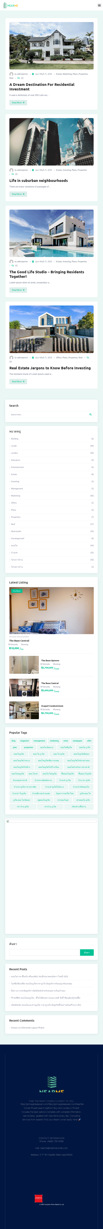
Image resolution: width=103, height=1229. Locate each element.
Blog (13, 741)
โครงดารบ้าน (52, 567)
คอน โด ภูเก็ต (59, 754)
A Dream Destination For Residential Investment (41, 86)
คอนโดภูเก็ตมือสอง (81, 754)
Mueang (24, 644)
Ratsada (14, 644)
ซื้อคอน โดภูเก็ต (84, 774)
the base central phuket (19, 637)
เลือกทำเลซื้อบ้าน (79, 807)
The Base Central (19, 640)
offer (89, 741)
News (66, 741)
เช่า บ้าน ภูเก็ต (23, 807)
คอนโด (52, 545)
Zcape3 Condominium (52, 706)
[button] (99, 5)
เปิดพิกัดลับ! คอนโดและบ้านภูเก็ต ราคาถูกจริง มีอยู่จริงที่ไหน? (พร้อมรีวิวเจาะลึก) (46, 1005)
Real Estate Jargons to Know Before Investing (50, 368)
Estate (59, 74)
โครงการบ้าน (52, 560)
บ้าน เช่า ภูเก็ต (84, 780)
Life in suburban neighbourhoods (38, 180)
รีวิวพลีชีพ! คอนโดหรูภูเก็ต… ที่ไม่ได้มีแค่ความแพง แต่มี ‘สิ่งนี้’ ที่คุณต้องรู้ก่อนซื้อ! (45, 998)
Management (52, 488)
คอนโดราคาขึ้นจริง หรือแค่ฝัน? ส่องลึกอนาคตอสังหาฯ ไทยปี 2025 (39, 976)
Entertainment (52, 467)
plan (15, 747)
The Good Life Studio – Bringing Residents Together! (46, 274)
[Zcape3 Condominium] (24, 710)
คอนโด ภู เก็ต (84, 747)
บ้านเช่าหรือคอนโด (81, 787)
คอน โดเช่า (33, 774)
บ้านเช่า (52, 552)
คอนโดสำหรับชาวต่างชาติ (78, 767)
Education (52, 460)
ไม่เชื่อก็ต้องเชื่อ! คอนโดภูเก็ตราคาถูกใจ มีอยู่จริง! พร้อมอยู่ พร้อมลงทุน (41, 983)
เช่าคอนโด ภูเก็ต (83, 800)
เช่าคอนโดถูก (63, 800)
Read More (17, 102)
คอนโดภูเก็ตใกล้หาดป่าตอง (78, 760)
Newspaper (77, 741)
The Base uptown (50, 660)
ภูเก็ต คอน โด (85, 793)
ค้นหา (13, 944)
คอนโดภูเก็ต (19, 754)
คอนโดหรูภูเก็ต (18, 774)
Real (11, 78)
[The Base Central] (24, 687)
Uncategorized (52, 538)
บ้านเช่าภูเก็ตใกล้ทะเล (54, 787)
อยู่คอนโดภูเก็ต (44, 800)
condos (52, 453)
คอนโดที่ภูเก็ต (66, 747)
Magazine (24, 741)
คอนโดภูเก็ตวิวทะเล (21, 760)
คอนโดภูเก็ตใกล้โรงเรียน (48, 767)
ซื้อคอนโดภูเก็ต (67, 774)
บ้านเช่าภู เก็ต (65, 780)
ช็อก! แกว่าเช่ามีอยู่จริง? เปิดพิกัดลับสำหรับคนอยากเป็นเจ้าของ (38, 991)
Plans (75, 74)
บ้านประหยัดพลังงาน (43, 780)
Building (52, 439)
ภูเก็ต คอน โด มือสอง (21, 800)
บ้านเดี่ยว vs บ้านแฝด (41, 793)
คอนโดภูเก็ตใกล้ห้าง (22, 767)
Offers (59, 357)
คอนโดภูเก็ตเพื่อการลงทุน (48, 760)
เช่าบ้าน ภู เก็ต (50, 807)
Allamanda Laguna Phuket (32, 1028)
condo (52, 446)
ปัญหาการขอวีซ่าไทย (64, 793)
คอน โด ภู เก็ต (38, 754)
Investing (67, 170)
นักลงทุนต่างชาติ (20, 780)
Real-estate (52, 531)
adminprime (22, 74)
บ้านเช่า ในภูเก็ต (19, 793)
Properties (83, 74)
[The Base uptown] (24, 665)
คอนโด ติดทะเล (46, 747)
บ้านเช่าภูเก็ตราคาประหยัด (25, 787)
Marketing (67, 74)
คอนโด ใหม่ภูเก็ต (50, 774)
